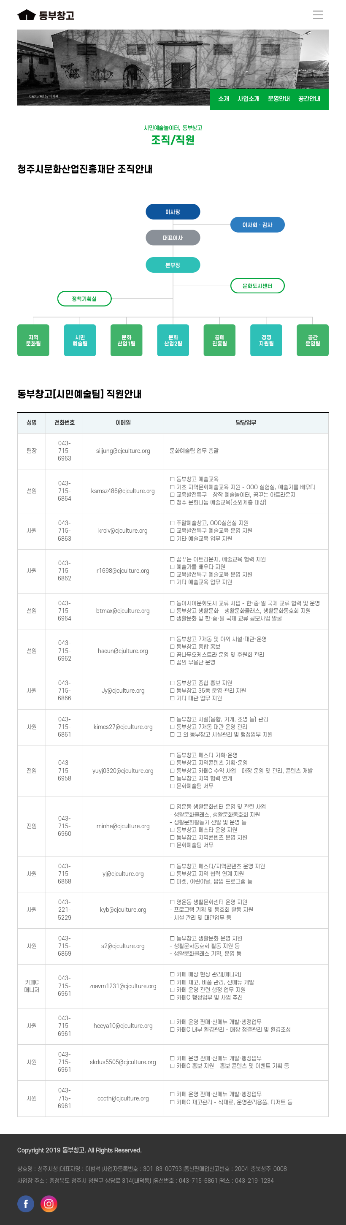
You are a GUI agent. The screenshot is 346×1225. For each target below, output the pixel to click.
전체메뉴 (318, 15)
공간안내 (309, 99)
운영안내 (279, 99)
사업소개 (249, 99)
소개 (223, 99)
